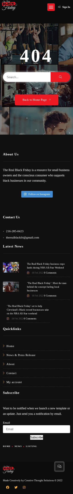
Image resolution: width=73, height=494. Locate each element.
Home (10, 346)
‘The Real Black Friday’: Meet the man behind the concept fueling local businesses (47, 287)
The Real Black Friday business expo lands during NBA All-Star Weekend (46, 266)
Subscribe (36, 437)
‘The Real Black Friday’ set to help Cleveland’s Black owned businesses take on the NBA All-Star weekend (28, 310)
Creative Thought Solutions (39, 480)
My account (14, 382)
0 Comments (50, 272)
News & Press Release (20, 355)
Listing (31, 446)
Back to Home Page (35, 99)
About (10, 364)
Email (6, 422)
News (18, 446)
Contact (11, 373)
